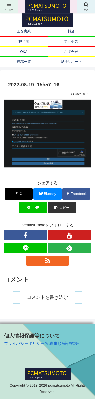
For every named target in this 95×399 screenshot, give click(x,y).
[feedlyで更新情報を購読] (69, 248)
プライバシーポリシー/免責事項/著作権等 (41, 343)
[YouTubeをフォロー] (69, 235)
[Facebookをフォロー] (25, 235)
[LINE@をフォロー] (25, 248)
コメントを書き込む (47, 297)
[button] (62, 207)
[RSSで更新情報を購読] (47, 261)
